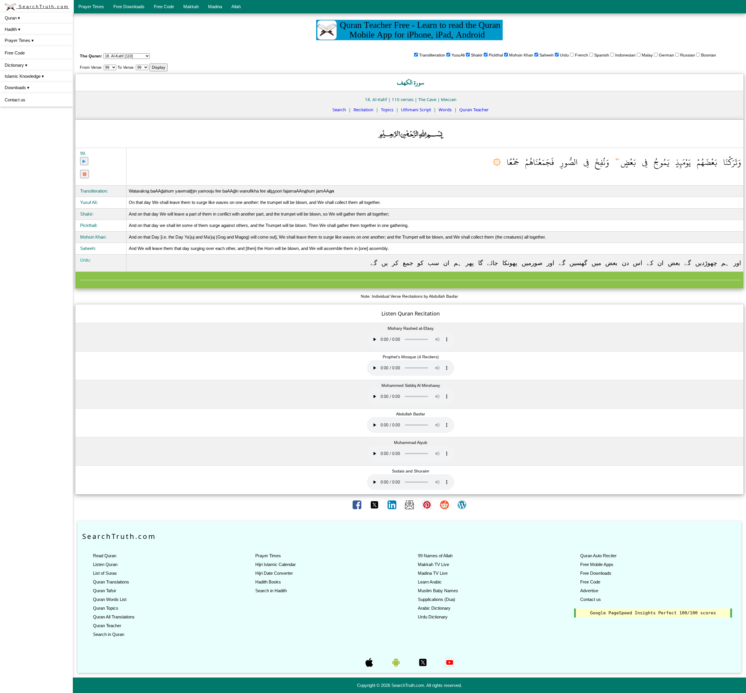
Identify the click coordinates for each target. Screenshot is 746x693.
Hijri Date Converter (274, 573)
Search (339, 109)
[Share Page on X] (375, 504)
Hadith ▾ (12, 29)
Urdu (564, 55)
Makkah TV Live (433, 564)
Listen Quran (105, 564)
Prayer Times (91, 6)
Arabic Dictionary (434, 608)
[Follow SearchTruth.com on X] (423, 662)
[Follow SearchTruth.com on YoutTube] (449, 662)
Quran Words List (109, 599)
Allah (236, 6)
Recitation (363, 109)
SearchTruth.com (42, 6)
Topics (387, 109)
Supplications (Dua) (436, 599)
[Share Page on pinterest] (427, 504)
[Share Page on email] (410, 504)
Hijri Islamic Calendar (275, 564)
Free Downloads (129, 6)
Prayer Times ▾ (19, 40)
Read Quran (104, 555)
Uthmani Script (416, 109)
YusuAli (458, 55)
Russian (687, 55)
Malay (647, 55)
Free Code (164, 6)
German (666, 55)
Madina (215, 6)
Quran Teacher (474, 109)
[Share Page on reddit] (445, 504)
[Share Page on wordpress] (462, 504)
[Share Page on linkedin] (392, 504)
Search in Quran (108, 634)
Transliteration (432, 55)
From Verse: (91, 67)
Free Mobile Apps (596, 564)
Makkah (191, 6)
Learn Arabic (430, 581)
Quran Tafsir (104, 590)
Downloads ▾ (17, 87)
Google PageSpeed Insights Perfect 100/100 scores (653, 613)
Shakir (477, 55)
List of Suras (105, 573)
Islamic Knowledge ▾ (24, 76)
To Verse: (126, 67)
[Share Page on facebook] (357, 504)
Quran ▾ (12, 17)
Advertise (589, 590)
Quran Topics (105, 608)
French (581, 55)
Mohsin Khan (521, 55)
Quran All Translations (114, 616)
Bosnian (708, 55)
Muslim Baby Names (438, 590)
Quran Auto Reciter (598, 555)
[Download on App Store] (370, 662)
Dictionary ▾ (16, 65)
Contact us (15, 99)
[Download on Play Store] (396, 662)
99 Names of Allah (435, 555)
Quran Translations (111, 581)
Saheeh (546, 55)
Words (445, 109)
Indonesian (625, 55)
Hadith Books (268, 581)
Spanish (601, 55)
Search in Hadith (271, 590)
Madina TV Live (433, 573)
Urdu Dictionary (433, 616)
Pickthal (496, 55)
